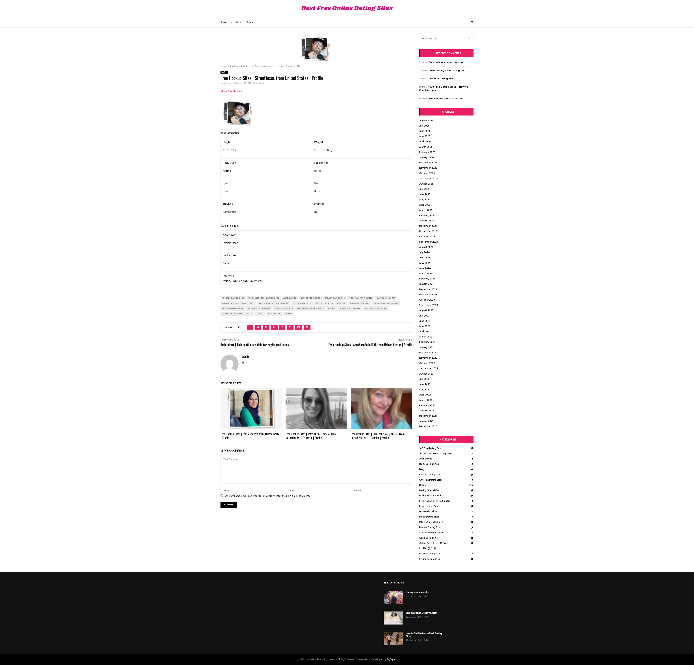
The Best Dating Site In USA (446, 99)
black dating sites (310, 298)
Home (223, 22)
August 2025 (426, 184)
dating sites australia (234, 303)
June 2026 (424, 131)
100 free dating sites (233, 298)
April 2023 (424, 332)
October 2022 (427, 363)
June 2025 (424, 194)
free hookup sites (302, 303)
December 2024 (428, 226)
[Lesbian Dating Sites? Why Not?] (393, 618)
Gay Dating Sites (428, 512)
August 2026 (426, 121)
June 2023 (424, 321)
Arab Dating (425, 459)
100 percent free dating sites (263, 298)
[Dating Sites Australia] (393, 597)
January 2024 (426, 284)
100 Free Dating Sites (430, 448)
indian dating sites (359, 303)
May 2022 (424, 390)
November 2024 (428, 231)
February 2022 (427, 405)
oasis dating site (284, 308)
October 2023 (427, 300)
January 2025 (426, 221)
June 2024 (425, 258)
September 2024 (428, 242)
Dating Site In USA (429, 490)
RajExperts (392, 659)
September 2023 (428, 305)
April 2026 (425, 142)
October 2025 (427, 173)
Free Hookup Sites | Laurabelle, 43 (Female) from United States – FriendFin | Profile (378, 436)
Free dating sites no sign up (446, 62)
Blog (421, 469)
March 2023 (425, 337)
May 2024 (424, 263)
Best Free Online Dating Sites (347, 8)
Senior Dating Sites (429, 559)
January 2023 (426, 347)
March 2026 (425, 147)
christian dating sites (360, 298)
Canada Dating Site (429, 475)
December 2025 (428, 163)
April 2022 (425, 395)
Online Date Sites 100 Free (433, 543)
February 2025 (427, 215)
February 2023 (427, 342)
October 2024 (427, 237)
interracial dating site (386, 303)
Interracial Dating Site (431, 522)
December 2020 (428, 426)
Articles (235, 22)
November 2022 (428, 358)
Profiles (224, 72)
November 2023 (428, 295)
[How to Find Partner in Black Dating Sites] (393, 638)
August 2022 (426, 374)
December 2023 (428, 289)
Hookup (341, 303)
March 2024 (426, 273)
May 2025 (424, 200)
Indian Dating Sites (429, 517)
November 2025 (428, 168)
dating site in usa (386, 298)
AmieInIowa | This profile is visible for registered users (254, 345)
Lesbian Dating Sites (430, 527)
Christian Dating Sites (441, 79)
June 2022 (424, 384)
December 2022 (428, 353)
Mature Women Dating (431, 533)
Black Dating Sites (429, 464)
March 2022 (425, 400)
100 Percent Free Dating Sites (435, 454)
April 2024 (425, 268)
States (260, 313)
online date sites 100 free (310, 308)
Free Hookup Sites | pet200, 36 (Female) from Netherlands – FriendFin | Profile (311, 436)
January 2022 (426, 411)
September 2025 (428, 179)
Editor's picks (394, 582)
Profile (332, 308)
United (288, 313)
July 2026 (424, 126)
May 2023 (424, 326)
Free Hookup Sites (429, 506)
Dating (423, 485)
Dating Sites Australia (431, 496)
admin (227, 83)
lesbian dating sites (232, 308)
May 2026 (424, 136)
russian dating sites (375, 308)
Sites (249, 313)
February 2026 (427, 152)
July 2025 (424, 189)
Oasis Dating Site (428, 538)
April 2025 (425, 205)
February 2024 (427, 279)
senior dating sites (232, 313)
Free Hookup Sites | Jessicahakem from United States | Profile (250, 436)
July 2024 (424, 252)
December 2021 (428, 416)
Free (252, 303)
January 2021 (426, 421)
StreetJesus (274, 313)
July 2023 (424, 316)
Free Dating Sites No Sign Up (447, 71)
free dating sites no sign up (273, 303)
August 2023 (426, 310)
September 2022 (428, 368)
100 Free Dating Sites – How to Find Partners (443, 89)
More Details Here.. (231, 91)
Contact (251, 22)
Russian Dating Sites (430, 554)
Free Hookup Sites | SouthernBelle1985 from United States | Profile (370, 345)
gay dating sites (324, 303)
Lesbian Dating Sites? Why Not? (422, 612)
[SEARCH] (470, 38)
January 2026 (426, 157)
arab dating (289, 298)
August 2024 (426, 247)
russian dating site (350, 308)
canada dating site (335, 298)
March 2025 (425, 210)
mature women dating (259, 308)
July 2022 (424, 379)
